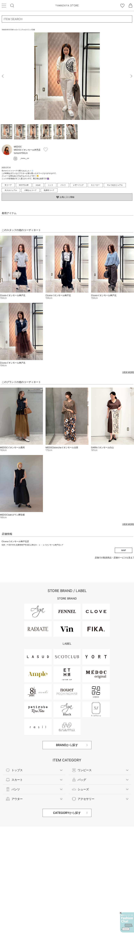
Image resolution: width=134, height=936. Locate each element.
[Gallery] (67, 76)
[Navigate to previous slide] (2, 76)
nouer (38, 185)
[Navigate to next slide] (131, 76)
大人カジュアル (11, 190)
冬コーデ (8, 185)
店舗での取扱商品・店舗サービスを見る (114, 557)
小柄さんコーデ (30, 190)
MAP (123, 550)
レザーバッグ (78, 185)
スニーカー (95, 185)
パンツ (63, 185)
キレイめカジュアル (115, 185)
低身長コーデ (49, 190)
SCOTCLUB (23, 185)
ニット (50, 185)
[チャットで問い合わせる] (127, 922)
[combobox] (67, 19)
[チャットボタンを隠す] (120, 912)
